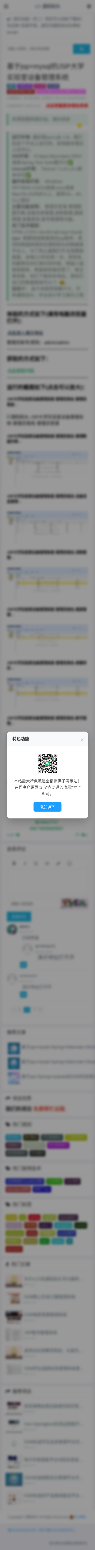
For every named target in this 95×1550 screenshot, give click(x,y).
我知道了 (47, 807)
